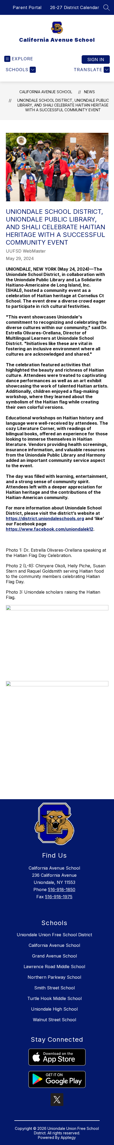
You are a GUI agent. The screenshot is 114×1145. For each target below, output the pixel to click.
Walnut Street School (54, 1019)
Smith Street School (54, 987)
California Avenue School (45, 92)
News (89, 92)
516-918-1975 (58, 896)
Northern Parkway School (54, 977)
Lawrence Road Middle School (54, 966)
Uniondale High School (54, 1009)
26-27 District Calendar (74, 7)
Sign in (95, 59)
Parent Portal (27, 7)
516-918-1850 (61, 889)
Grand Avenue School (54, 956)
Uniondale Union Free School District (54, 934)
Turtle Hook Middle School (54, 998)
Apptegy (68, 1137)
